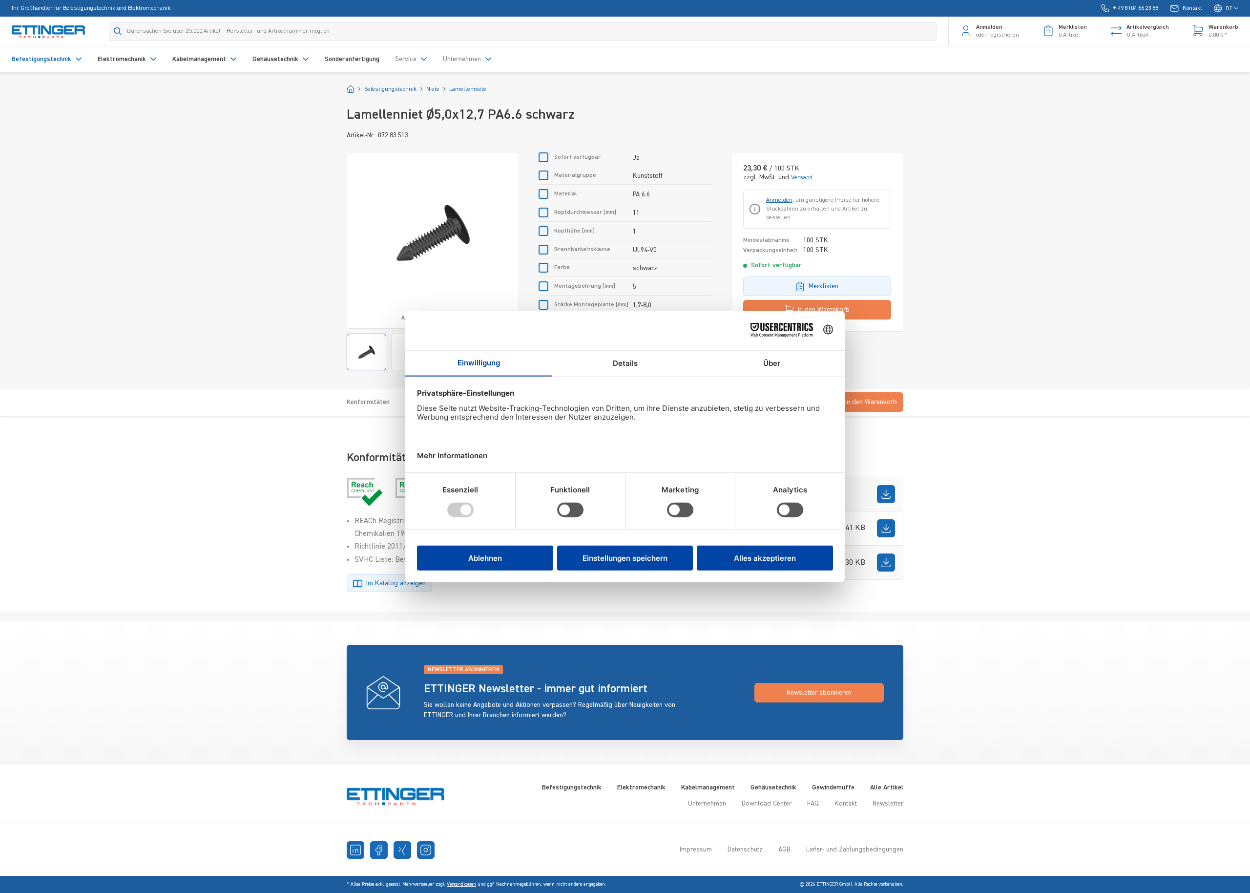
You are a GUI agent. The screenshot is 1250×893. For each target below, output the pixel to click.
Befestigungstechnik (572, 787)
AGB (784, 849)
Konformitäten (368, 402)
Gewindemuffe (833, 787)
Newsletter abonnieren (819, 692)
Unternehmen (707, 803)
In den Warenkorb (824, 309)
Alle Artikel (886, 787)
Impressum (696, 849)
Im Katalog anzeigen (396, 583)
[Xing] (402, 850)
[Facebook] (379, 850)
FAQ (813, 803)
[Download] (886, 494)
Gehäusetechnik (773, 787)
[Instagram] (426, 850)
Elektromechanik (641, 787)
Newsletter (888, 803)
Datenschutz (745, 849)
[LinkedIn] (355, 850)
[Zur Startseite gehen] (48, 31)
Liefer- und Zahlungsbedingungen (854, 849)
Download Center (767, 803)
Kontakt (845, 803)
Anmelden (779, 200)
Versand (801, 178)
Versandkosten (461, 884)
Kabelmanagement (708, 787)
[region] (433, 261)
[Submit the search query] (118, 31)
